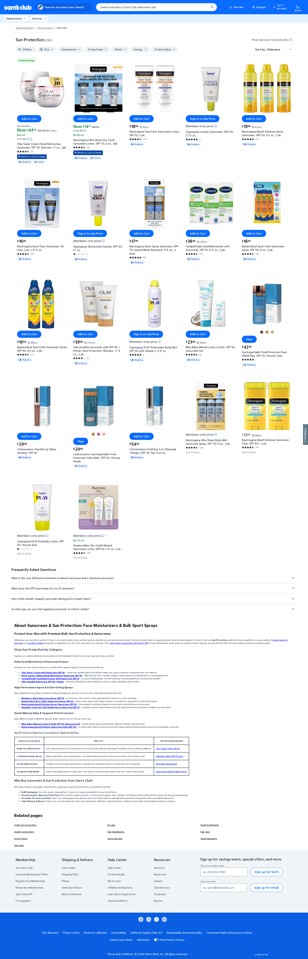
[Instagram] (149, 919)
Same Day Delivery (72, 887)
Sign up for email (266, 887)
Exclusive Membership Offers (32, 874)
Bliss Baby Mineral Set (166, 763)
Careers (158, 881)
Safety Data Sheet (121, 940)
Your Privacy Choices (172, 940)
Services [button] (37, 18)
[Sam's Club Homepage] (18, 7)
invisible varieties (36, 643)
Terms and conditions (120, 954)
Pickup (65, 881)
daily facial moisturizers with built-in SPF (129, 643)
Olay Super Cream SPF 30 (168, 748)
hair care (205, 831)
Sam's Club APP (24, 894)
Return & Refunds (71, 894)
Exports (158, 900)
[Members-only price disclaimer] (215, 126)
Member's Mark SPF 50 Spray (169, 756)
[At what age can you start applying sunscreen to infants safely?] (293, 609)
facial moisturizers (24, 831)
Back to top (262, 954)
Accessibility (118, 933)
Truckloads (160, 894)
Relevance (274, 49)
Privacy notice (71, 933)
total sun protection (25, 825)
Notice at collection (95, 933)
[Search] (212, 7)
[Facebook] (141, 919)
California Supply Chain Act (146, 933)
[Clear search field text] (204, 7)
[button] (280, 7)
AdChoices (143, 940)
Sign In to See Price (202, 119)
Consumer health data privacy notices (229, 933)
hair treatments (115, 831)
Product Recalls (116, 874)
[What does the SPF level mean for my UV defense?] (293, 588)
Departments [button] (14, 18)
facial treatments (210, 825)
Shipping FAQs (70, 874)
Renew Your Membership (29, 887)
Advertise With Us (118, 900)
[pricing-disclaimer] (290, 39)
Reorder (239, 7)
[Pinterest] (164, 919)
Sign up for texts (267, 872)
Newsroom (160, 874)
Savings (261, 7)
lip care (111, 825)
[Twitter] (156, 919)
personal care (115, 838)
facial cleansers (209, 838)
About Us (159, 867)
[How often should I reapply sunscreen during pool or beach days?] (293, 599)
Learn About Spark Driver (122, 894)
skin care (19, 845)
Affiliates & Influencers (120, 887)
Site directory (50, 933)
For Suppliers (23, 900)
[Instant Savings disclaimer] (30, 139)
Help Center (114, 867)
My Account (114, 881)
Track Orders (69, 867)
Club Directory (162, 887)
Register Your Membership (30, 881)
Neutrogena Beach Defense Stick (171, 771)
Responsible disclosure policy (184, 933)
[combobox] (156, 7)
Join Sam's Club (24, 867)
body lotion (20, 838)
